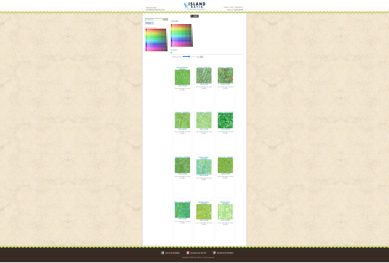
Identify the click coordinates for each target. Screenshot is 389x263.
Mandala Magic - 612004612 (204, 202)
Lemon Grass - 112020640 (182, 202)
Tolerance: (175, 57)
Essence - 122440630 (182, 112)
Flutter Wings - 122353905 (204, 157)
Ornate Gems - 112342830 (225, 202)
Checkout (239, 7)
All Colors (174, 49)
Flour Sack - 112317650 (182, 157)
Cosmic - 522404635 (204, 67)
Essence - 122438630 (225, 67)
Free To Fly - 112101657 (225, 157)
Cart (231, 7)
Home (196, 16)
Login (226, 7)
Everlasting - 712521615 (204, 112)
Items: (230, 9)
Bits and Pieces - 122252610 (182, 68)
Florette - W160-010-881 (225, 112)
